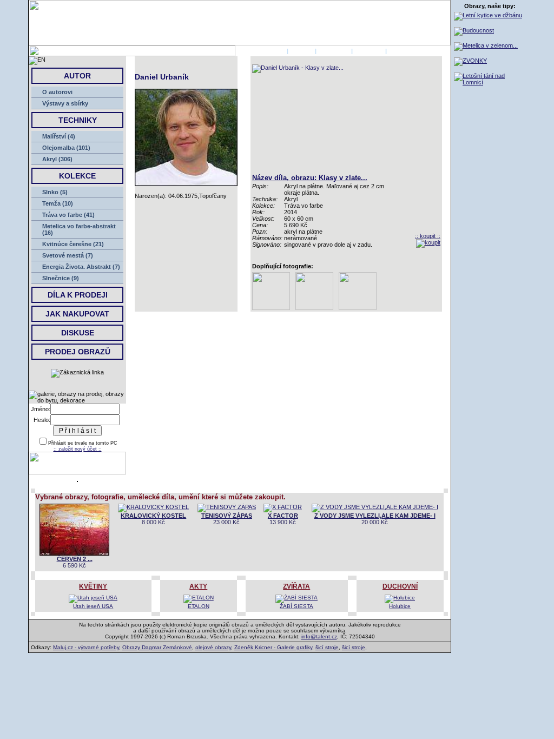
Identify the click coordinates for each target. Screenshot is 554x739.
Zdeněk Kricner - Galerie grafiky (273, 647)
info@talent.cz (319, 636)
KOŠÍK (397, 51)
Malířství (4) (58, 136)
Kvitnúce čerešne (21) (73, 244)
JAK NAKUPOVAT (77, 313)
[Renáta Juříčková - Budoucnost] (474, 30)
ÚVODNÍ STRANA (260, 51)
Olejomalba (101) (66, 147)
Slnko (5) (55, 192)
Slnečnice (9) (60, 278)
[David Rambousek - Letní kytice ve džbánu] (488, 15)
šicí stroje (327, 647)
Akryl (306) (57, 159)
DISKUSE (77, 332)
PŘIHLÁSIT (333, 51)
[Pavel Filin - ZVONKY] (470, 60)
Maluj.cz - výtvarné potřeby (86, 647)
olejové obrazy (213, 647)
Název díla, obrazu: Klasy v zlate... (309, 178)
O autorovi (57, 92)
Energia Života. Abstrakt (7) (81, 266)
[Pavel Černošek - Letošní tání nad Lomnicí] (490, 82)
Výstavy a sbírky (65, 103)
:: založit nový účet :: (78, 449)
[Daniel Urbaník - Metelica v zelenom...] (486, 45)
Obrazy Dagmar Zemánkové (157, 647)
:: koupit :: (427, 236)
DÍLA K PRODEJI (78, 295)
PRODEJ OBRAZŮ (77, 351)
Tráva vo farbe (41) (68, 215)
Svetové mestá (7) (67, 255)
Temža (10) (57, 203)
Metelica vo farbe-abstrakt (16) (79, 229)
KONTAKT (369, 51)
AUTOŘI (301, 51)
